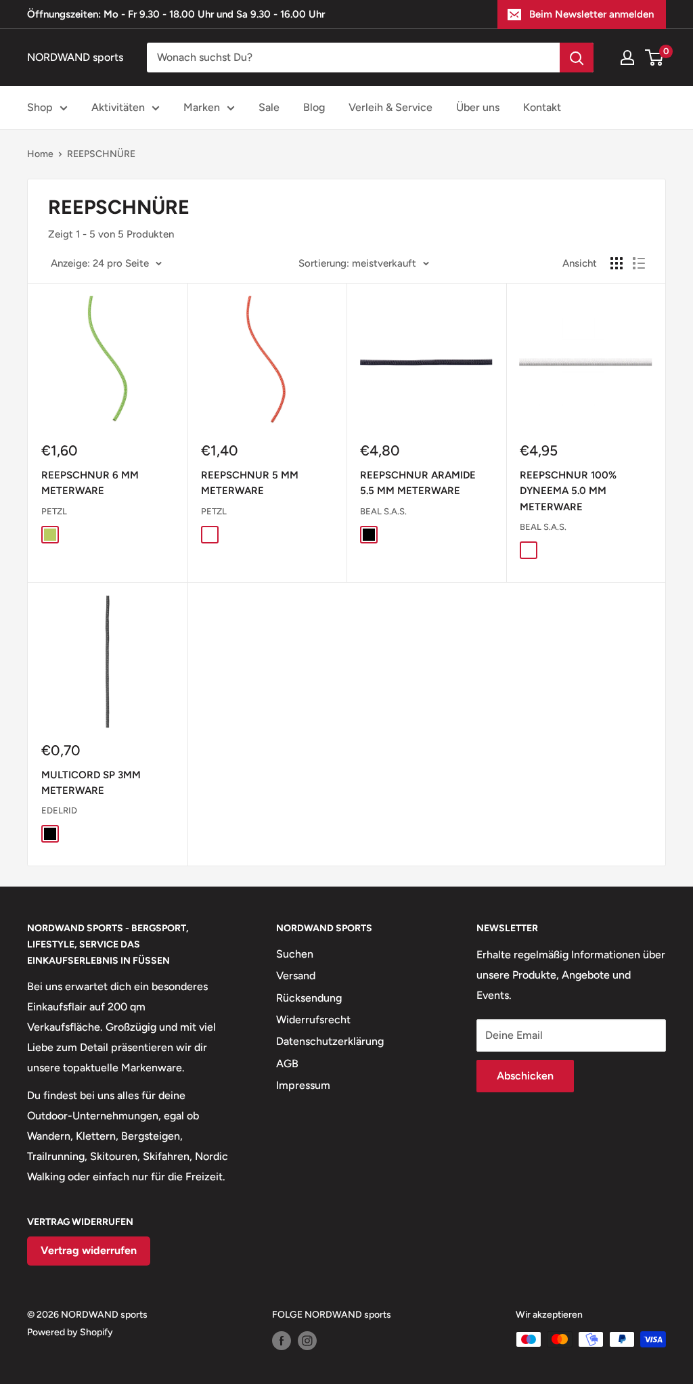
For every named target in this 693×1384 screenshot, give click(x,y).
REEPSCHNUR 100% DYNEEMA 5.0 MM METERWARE (568, 491)
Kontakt (542, 107)
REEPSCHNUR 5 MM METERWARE (249, 483)
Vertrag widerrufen (89, 1250)
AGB (287, 1063)
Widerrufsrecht (313, 1019)
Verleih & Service (390, 107)
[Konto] (627, 57)
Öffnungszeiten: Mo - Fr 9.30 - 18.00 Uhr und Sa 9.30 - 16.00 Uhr (176, 14)
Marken (201, 107)
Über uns (477, 107)
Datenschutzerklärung (330, 1041)
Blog (314, 107)
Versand (295, 975)
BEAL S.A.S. (383, 511)
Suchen (294, 953)
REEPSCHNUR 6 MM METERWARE (90, 483)
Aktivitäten (118, 107)
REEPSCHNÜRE (101, 154)
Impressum (303, 1085)
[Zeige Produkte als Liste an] (639, 263)
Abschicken (525, 1075)
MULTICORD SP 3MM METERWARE (91, 783)
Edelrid (59, 810)
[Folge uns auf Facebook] (281, 1340)
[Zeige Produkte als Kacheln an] (616, 263)
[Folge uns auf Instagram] (307, 1340)
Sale (269, 107)
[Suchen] (577, 57)
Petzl (54, 511)
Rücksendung (309, 997)
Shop (40, 107)
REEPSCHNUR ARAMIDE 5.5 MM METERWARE (418, 483)
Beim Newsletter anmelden (591, 14)
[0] (654, 57)
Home (40, 154)
